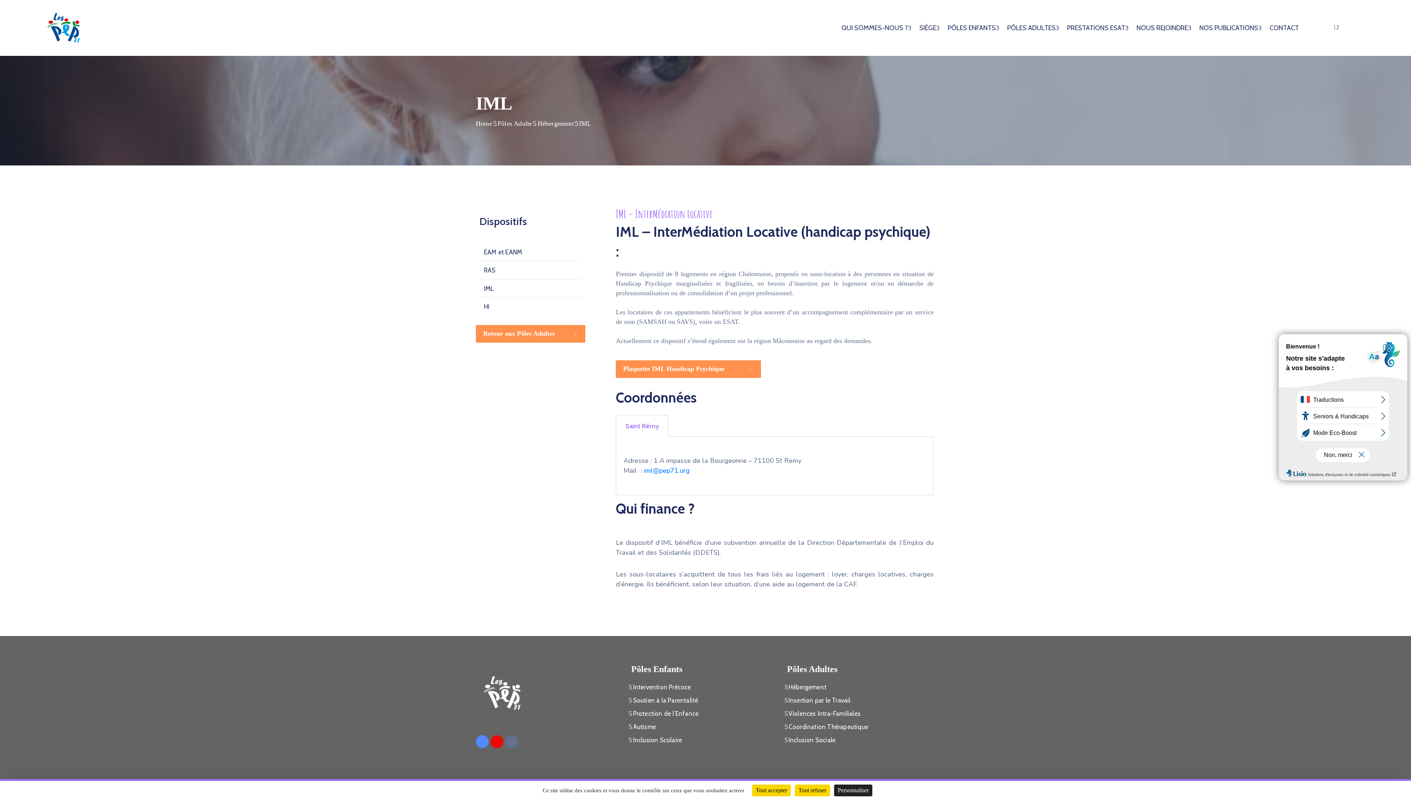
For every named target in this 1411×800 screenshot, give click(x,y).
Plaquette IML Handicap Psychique (674, 368)
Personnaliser (853, 790)
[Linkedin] (511, 741)
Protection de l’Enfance (666, 713)
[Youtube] (497, 741)
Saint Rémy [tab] (642, 426)
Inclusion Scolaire (657, 740)
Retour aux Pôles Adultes (519, 333)
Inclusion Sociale (812, 740)
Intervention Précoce (662, 687)
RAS (490, 270)
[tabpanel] (775, 466)
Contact (1284, 28)
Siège (927, 28)
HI (486, 306)
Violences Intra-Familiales (825, 713)
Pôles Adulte (515, 123)
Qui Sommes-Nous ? (874, 28)
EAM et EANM (503, 252)
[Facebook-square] (482, 741)
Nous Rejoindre (1162, 28)
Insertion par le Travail (820, 700)
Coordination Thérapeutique (828, 727)
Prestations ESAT (1096, 28)
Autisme (644, 727)
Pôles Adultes (1031, 28)
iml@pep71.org (667, 470)
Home (484, 123)
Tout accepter (771, 790)
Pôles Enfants (972, 28)
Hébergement (556, 123)
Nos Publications (1228, 28)
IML (489, 288)
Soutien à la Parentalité (666, 700)
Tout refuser (812, 790)
